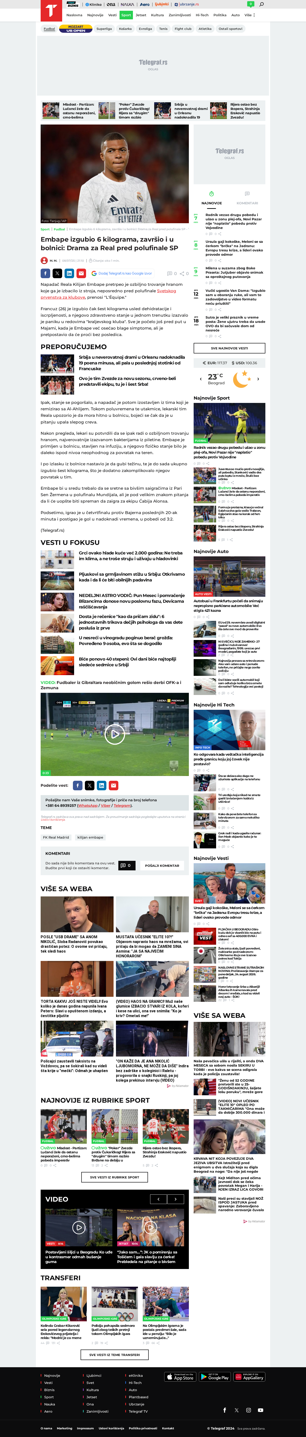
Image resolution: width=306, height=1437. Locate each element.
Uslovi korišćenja (53, 819)
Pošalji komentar (162, 866)
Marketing (64, 1428)
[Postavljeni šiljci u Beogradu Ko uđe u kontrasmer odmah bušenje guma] (78, 1227)
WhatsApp (88, 805)
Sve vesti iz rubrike (114, 1177)
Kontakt (168, 1428)
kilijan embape (90, 837)
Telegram (122, 805)
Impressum (85, 1428)
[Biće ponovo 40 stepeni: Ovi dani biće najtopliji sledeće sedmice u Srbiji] (57, 665)
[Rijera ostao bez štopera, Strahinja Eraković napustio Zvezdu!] (218, 110)
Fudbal (59, 229)
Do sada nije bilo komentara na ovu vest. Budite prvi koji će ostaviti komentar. (80, 865)
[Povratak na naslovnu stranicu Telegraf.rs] (51, 11)
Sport (45, 229)
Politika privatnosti (143, 1428)
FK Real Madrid (56, 837)
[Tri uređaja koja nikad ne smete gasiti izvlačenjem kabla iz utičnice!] (205, 801)
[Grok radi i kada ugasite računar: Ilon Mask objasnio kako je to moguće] (205, 840)
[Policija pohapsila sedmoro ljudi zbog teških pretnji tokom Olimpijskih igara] (115, 1304)
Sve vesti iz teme (114, 1355)
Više (248, 15)
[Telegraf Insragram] (248, 1410)
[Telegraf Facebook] (225, 1410)
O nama (46, 1428)
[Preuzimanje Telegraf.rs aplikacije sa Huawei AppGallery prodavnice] (249, 1377)
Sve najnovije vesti (229, 348)
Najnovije (212, 398)
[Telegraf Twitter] (236, 1410)
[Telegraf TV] (260, 1410)
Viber (105, 805)
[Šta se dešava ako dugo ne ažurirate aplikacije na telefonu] (205, 782)
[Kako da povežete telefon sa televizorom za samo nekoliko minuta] (205, 821)
